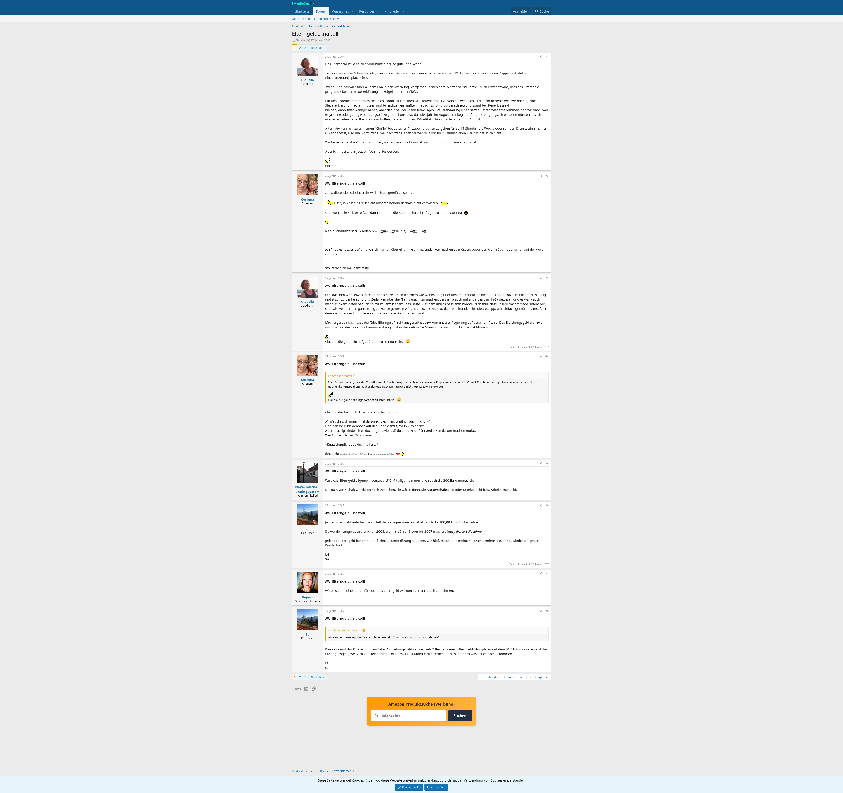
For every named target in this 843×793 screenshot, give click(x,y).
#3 (547, 278)
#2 (547, 176)
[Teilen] (541, 56)
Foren (320, 11)
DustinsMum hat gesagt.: (344, 630)
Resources (367, 11)
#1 (547, 56)
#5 (547, 464)
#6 (547, 505)
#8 (547, 611)
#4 (547, 356)
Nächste (316, 48)
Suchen (460, 715)
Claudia (300, 40)
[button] (353, 11)
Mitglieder (392, 11)
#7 (547, 574)
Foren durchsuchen (327, 19)
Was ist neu (340, 11)
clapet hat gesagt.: (340, 376)
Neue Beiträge (301, 19)
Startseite (302, 11)
